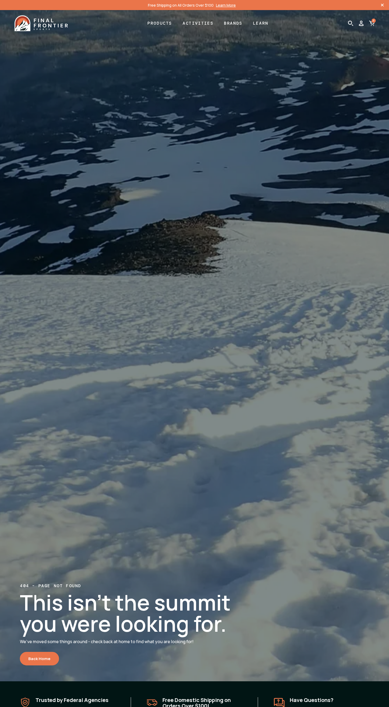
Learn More (226, 5)
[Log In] (361, 23)
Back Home (39, 658)
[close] (382, 5)
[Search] (350, 23)
